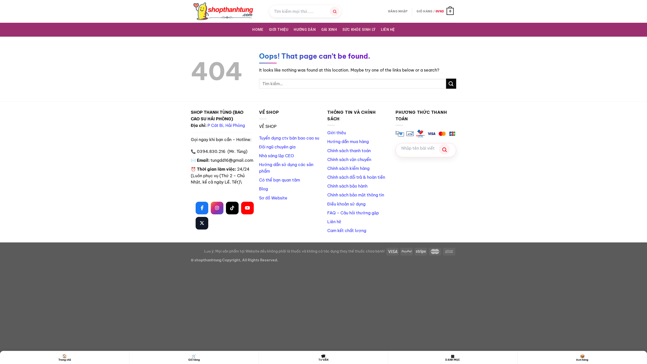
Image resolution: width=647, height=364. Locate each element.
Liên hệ (388, 30)
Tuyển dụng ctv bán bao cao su (289, 138)
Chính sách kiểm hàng (348, 168)
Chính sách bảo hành (347, 186)
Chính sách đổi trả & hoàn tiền (356, 177)
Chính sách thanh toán (349, 150)
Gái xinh (329, 30)
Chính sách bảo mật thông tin (355, 194)
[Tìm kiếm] (334, 11)
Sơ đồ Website (273, 197)
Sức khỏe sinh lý (359, 30)
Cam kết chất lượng (346, 230)
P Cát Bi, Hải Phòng (226, 125)
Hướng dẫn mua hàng (348, 141)
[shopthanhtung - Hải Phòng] (226, 11)
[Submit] (451, 83)
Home (257, 30)
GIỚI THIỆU (278, 30)
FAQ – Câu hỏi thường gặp (353, 212)
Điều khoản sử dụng (346, 204)
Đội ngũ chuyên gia (277, 146)
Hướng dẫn (305, 30)
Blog (263, 188)
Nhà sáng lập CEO (276, 155)
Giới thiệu (336, 132)
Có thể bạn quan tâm (279, 180)
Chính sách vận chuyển (349, 159)
